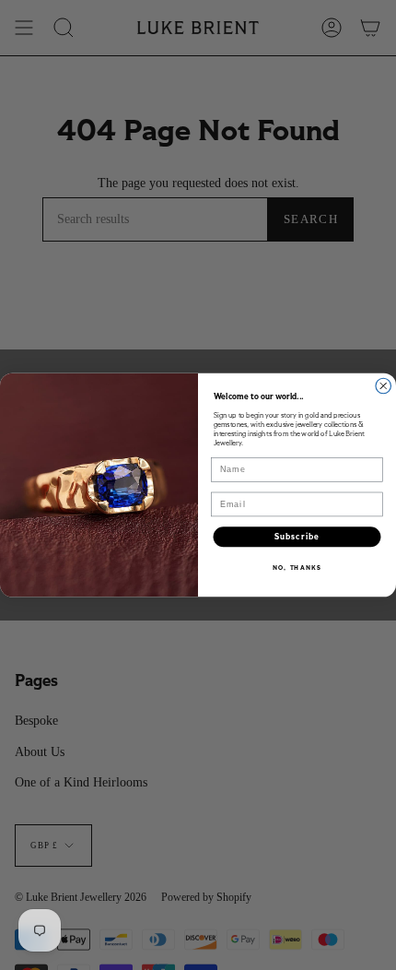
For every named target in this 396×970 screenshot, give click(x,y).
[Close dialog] (383, 386)
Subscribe (297, 536)
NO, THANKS (296, 567)
